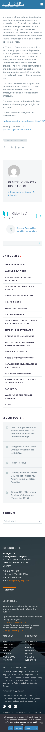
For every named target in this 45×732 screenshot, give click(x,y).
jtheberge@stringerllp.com (15, 622)
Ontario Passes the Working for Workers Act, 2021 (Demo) (27, 231)
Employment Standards (15, 140)
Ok (11, 728)
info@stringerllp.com (19, 580)
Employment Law (15, 265)
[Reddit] (23, 147)
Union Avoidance (14, 314)
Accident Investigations (19, 358)
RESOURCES (31, 641)
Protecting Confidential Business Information (19, 344)
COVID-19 (29, 644)
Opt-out (19, 728)
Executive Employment (18, 373)
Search (39, 243)
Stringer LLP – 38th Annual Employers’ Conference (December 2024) (23, 495)
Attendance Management (19, 336)
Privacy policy (31, 728)
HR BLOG (29, 647)
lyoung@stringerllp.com (13, 630)
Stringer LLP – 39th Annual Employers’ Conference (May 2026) (23, 449)
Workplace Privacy (16, 352)
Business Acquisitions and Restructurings (20, 381)
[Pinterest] (12, 147)
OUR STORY (8, 647)
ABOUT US (7, 641)
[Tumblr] (15, 147)
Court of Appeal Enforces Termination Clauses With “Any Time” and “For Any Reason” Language (23, 432)
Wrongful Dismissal (17, 308)
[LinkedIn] (19, 147)
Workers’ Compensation (19, 296)
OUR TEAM (8, 644)
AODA (8, 404)
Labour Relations (15, 271)
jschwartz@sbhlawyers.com (17, 129)
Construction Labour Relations (18, 278)
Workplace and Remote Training (18, 396)
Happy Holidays (18, 462)
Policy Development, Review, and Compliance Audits (21, 322)
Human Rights (13, 302)
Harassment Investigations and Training (21, 365)
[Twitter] (8, 147)
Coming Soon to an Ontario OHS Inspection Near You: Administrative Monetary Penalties (24, 477)
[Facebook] (4, 147)
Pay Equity (11, 389)
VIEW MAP (9, 590)
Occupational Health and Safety (20, 288)
